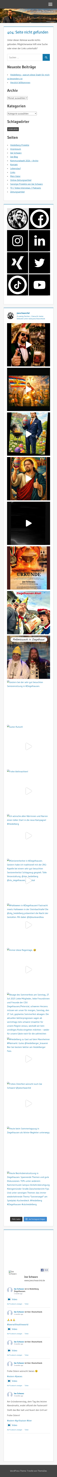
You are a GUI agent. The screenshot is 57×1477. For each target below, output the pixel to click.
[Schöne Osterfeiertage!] (28, 434)
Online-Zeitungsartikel (20, 180)
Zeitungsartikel (17, 191)
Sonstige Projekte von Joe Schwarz (26, 184)
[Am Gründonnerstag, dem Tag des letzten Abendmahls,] (28, 523)
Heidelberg (13, 129)
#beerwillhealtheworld (17, 1324)
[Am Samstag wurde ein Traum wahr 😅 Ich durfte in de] (28, 657)
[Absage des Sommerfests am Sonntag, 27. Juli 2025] (28, 1014)
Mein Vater (15, 176)
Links (12, 172)
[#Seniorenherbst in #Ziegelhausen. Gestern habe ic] (28, 880)
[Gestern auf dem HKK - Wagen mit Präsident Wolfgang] (28, 612)
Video (14, 1299)
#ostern (11, 1376)
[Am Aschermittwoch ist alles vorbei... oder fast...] (28, 568)
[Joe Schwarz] (14, 1272)
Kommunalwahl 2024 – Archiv (24, 160)
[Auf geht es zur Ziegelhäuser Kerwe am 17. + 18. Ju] (28, 344)
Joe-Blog (14, 156)
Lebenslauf (15, 168)
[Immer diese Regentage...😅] (28, 969)
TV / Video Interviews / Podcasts (25, 187)
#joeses (18, 1376)
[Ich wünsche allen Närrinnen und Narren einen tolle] (28, 835)
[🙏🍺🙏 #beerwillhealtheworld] (28, 389)
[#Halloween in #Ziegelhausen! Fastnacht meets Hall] (28, 925)
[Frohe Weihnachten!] (28, 791)
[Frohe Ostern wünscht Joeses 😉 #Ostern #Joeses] (28, 478)
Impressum (15, 149)
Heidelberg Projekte (19, 145)
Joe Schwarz (16, 152)
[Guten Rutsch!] (28, 746)
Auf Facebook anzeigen (14, 1304)
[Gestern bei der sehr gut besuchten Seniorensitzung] (28, 701)
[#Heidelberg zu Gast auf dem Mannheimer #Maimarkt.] (28, 1059)
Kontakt (14, 164)
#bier (29, 1420)
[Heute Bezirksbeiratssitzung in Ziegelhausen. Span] (28, 1192)
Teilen (26, 1304)
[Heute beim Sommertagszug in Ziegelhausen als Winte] (28, 1148)
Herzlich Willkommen (20, 82)
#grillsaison (20, 1420)
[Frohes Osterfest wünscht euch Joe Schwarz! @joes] (28, 1103)
